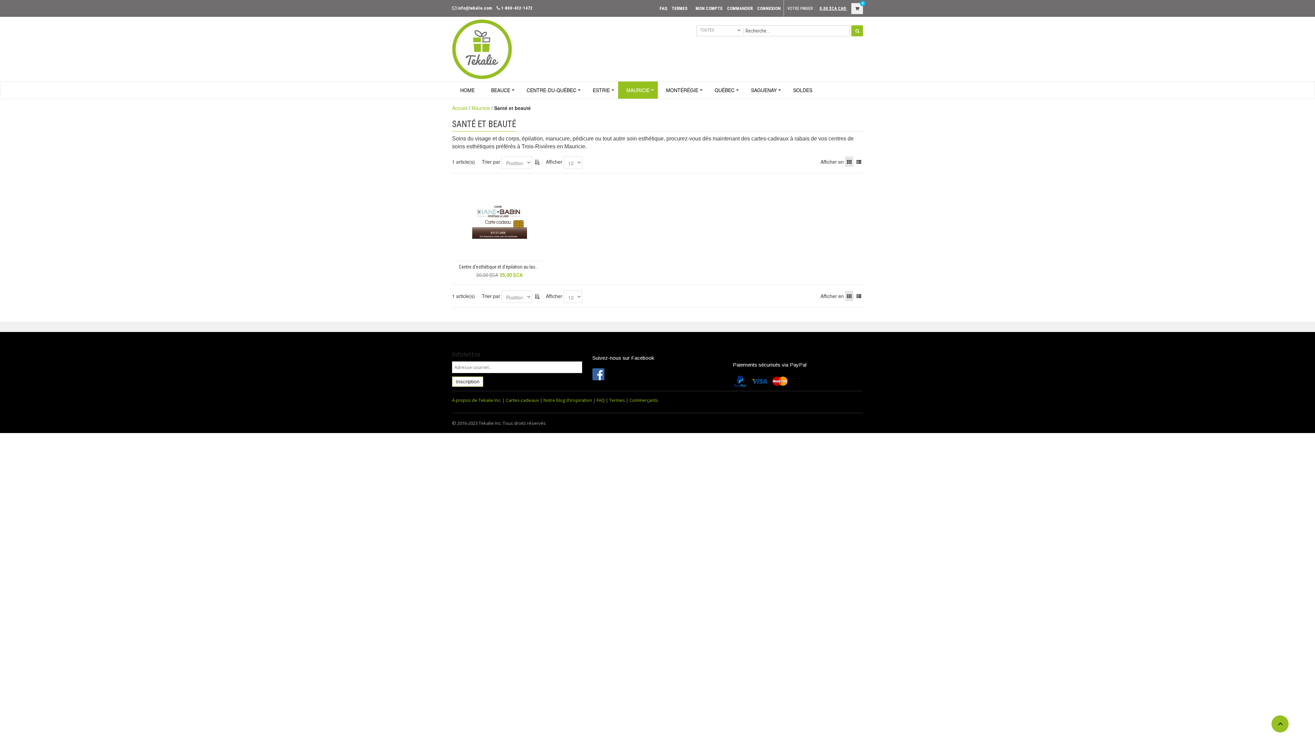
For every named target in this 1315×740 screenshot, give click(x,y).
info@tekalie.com (474, 8)
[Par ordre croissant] (537, 162)
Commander (740, 8)
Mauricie (481, 107)
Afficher (554, 161)
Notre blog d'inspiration (567, 400)
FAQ (663, 8)
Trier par (491, 161)
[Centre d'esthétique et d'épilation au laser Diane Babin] (499, 220)
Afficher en (832, 161)
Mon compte (709, 8)
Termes (680, 8)
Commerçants (643, 400)
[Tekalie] (482, 48)
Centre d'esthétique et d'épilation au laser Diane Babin (502, 267)
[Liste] (859, 162)
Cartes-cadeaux (522, 400)
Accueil (459, 107)
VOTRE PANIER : (801, 8)
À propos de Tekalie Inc (476, 400)
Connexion (769, 8)
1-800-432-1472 (516, 8)
